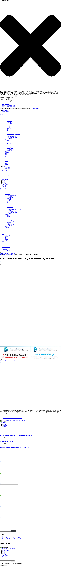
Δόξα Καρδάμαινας (10, 122)
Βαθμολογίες (4, 170)
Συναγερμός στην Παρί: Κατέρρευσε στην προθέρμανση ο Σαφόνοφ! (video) (16, 536)
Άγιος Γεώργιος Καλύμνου (12, 137)
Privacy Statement (5, 111)
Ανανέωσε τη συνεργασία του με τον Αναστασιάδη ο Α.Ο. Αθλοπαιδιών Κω (15, 447)
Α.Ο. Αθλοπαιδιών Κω (11, 136)
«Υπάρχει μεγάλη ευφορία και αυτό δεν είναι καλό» (16, 419)
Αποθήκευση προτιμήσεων (25, 108)
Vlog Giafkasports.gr (6, 171)
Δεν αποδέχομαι (7, 108)
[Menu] (0, 252)
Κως (3, 158)
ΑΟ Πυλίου (9, 121)
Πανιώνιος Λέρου (10, 149)
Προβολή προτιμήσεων (15, 108)
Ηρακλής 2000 (10, 148)
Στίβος (6, 151)
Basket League (7, 168)
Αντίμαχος (9, 126)
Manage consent (3, 565)
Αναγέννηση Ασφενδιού (11, 120)
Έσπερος (9, 147)
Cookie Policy (5, 110)
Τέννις (6, 156)
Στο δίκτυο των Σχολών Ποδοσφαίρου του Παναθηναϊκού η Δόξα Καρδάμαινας (16, 435)
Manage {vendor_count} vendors (8, 105)
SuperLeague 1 (7, 167)
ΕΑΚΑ (8, 141)
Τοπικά (3, 117)
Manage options (5, 103)
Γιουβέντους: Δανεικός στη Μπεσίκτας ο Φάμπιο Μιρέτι (13, 539)
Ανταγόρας (9, 135)
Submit (13, 561)
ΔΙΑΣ (1, 417)
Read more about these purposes (8, 106)
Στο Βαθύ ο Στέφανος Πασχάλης (6, 441)
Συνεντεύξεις (7, 175)
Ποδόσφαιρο (7, 118)
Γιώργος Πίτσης (9, 261)
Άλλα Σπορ (7, 157)
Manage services (5, 104)
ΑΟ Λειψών (9, 138)
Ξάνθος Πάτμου (10, 131)
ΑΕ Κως (8, 125)
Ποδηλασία (7, 152)
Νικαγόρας (9, 128)
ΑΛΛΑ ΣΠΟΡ (5, 184)
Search (1, 528)
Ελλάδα (3, 166)
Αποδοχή (2, 108)
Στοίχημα (6, 169)
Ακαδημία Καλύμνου (11, 145)
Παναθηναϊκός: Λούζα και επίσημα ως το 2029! (11, 537)
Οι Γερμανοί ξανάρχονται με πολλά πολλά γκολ (11, 541)
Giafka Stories (5, 174)
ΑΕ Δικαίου (9, 143)
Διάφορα (6, 154)
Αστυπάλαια (9, 132)
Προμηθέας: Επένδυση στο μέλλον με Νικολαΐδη (11, 538)
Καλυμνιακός (9, 123)
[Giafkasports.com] (7, 189)
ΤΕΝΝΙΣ (4, 183)
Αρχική (3, 116)
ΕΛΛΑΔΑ (4, 185)
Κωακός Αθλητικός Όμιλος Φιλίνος (14, 134)
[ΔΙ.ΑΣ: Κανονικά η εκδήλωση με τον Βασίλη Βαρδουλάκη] (30, 304)
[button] (30, 46)
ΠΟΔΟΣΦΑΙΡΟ (5, 179)
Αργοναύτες (9, 129)
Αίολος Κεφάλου (10, 144)
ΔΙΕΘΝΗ (4, 186)
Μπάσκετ (6, 139)
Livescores (4, 172)
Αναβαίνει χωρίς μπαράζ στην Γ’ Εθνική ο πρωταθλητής (15, 420)
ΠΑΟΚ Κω (9, 124)
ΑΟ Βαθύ (9, 130)
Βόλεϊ (6, 153)
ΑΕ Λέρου (9, 127)
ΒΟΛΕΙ (3, 182)
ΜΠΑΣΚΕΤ (4, 180)
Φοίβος (8, 140)
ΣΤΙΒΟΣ (4, 181)
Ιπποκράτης (9, 142)
